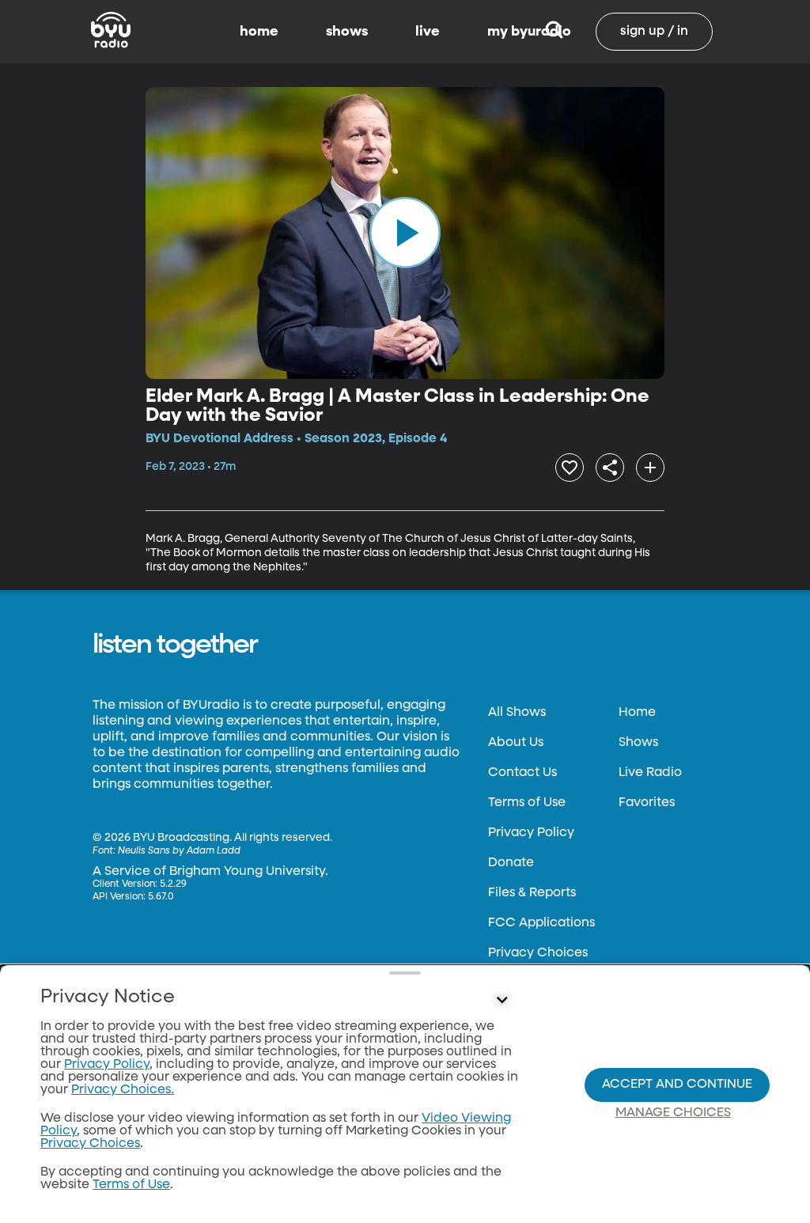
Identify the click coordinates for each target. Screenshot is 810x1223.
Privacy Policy (531, 833)
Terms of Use (527, 803)
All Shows (517, 712)
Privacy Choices (538, 953)
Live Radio (650, 773)
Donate (511, 863)
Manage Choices (673, 1113)
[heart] (569, 467)
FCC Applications (541, 923)
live (427, 32)
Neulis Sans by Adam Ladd (179, 851)
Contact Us (522, 773)
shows (347, 32)
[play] (405, 232)
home (259, 32)
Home (637, 712)
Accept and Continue (677, 1084)
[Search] (554, 32)
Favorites (647, 803)
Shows (638, 742)
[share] (610, 467)
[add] (650, 467)
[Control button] (501, 1000)
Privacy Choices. (122, 1090)
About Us (515, 742)
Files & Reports (532, 893)
